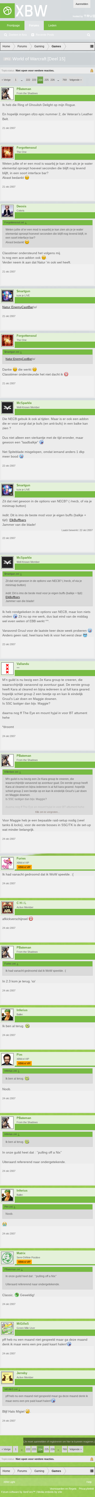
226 (52, 79)
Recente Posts (45, 34)
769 (64, 79)
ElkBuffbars (17, 520)
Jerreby (22, 1373)
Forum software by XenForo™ (18, 1492)
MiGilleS (23, 1323)
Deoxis (21, 206)
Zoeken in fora (18, 34)
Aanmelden (82, 4)
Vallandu (23, 664)
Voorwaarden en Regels (63, 1488)
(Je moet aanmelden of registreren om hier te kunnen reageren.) (59, 1441)
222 (28, 79)
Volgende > (75, 79)
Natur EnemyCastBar (17, 307)
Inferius (22, 1010)
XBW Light (9, 1482)
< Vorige (6, 79)
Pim (19, 1054)
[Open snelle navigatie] (92, 46)
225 (47, 79)
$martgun (23, 291)
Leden (52, 25)
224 (40, 80)
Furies (21, 858)
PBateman (24, 89)
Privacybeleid (86, 1488)
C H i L (21, 903)
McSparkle (24, 403)
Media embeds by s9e (49, 1492)
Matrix (21, 1253)
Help (89, 1482)
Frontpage (13, 25)
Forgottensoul (27, 147)
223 (34, 79)
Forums (34, 25)
